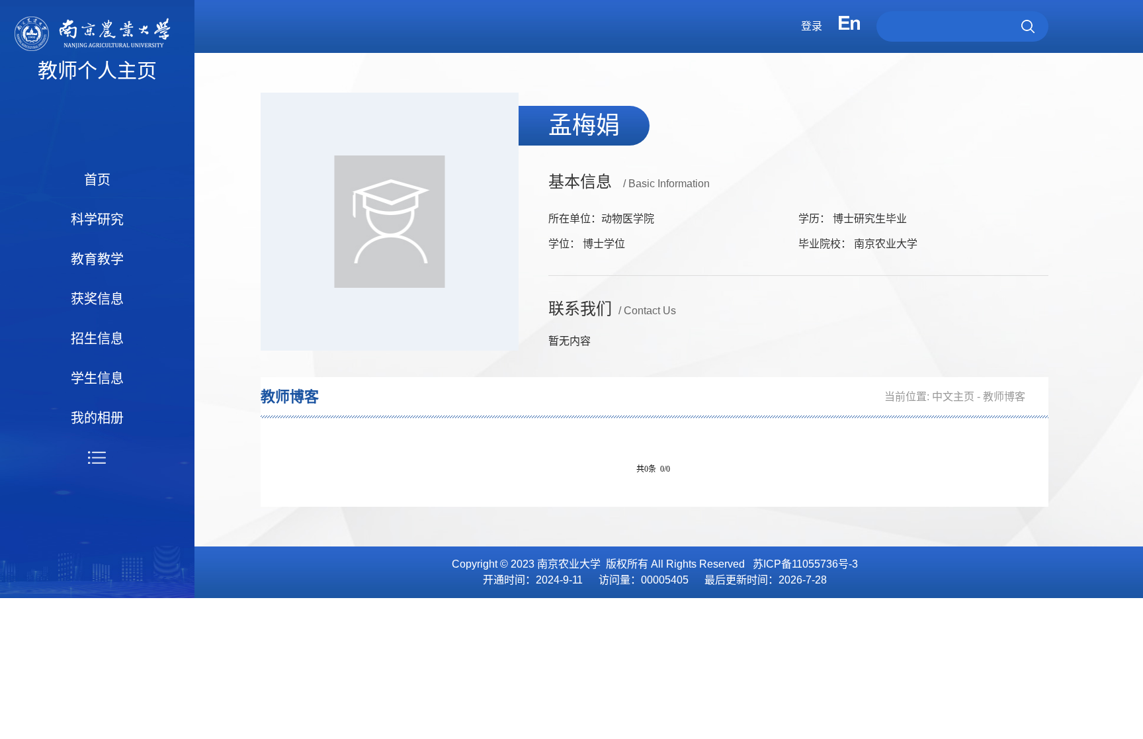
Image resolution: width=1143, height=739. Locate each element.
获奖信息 (97, 299)
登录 (811, 26)
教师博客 (1004, 396)
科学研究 (97, 219)
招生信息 (97, 338)
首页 (97, 180)
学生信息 (97, 378)
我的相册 (97, 418)
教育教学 (97, 259)
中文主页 (953, 396)
